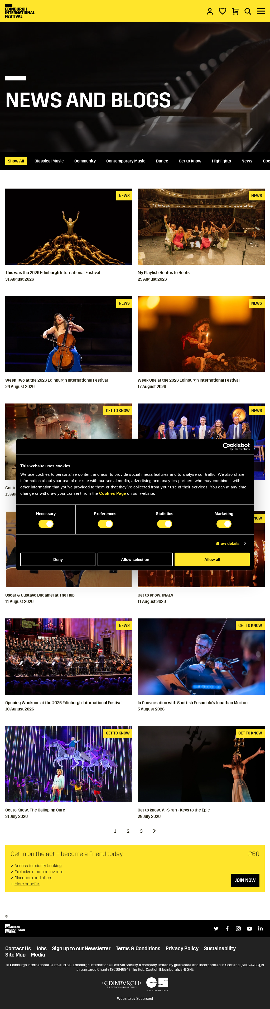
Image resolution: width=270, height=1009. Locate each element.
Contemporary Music (126, 161)
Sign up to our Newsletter (81, 948)
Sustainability (220, 948)
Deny (58, 559)
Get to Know (190, 161)
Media (38, 955)
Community (85, 161)
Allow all (212, 559)
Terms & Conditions (138, 948)
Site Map (15, 955)
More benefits (27, 883)
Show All (16, 161)
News (247, 161)
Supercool (144, 998)
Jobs (41, 948)
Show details (227, 543)
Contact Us (18, 948)
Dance (162, 161)
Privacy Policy (182, 948)
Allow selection (135, 559)
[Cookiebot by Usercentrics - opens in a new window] (227, 447)
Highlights (221, 161)
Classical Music (49, 161)
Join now (245, 880)
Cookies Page (112, 493)
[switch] (105, 524)
